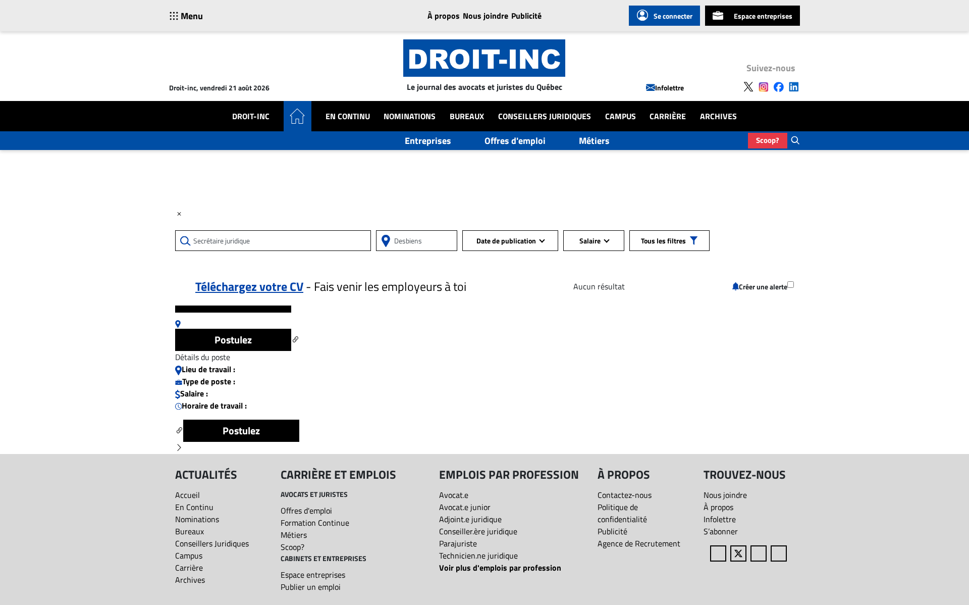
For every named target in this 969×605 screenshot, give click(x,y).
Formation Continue (315, 523)
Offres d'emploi (515, 140)
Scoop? (767, 140)
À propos (443, 16)
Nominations (410, 116)
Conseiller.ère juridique (478, 531)
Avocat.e (453, 495)
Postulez (233, 339)
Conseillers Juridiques (544, 116)
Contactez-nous (625, 495)
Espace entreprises (763, 16)
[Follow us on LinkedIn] (794, 86)
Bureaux (467, 116)
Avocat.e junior (465, 507)
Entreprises (428, 140)
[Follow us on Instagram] (764, 86)
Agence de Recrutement (639, 543)
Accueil (187, 495)
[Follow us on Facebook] (779, 86)
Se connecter (673, 16)
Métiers (594, 140)
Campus (620, 116)
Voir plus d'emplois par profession (500, 568)
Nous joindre (485, 16)
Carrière (668, 116)
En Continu (348, 116)
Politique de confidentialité (622, 513)
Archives (718, 116)
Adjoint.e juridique (470, 519)
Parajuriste (458, 543)
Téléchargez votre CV (249, 286)
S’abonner (721, 531)
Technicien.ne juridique (478, 555)
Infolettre (669, 87)
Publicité (526, 16)
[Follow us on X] (748, 86)
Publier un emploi (311, 587)
